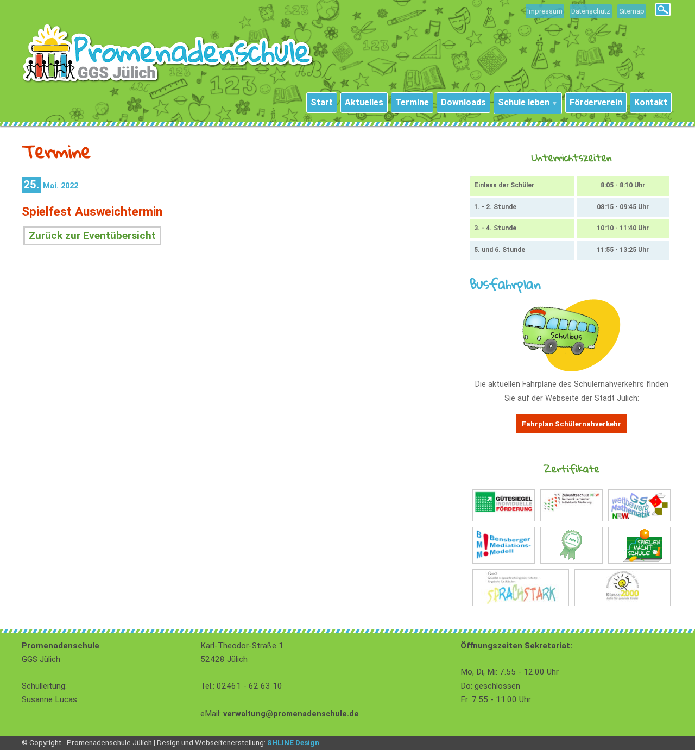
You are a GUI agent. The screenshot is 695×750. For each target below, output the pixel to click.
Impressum (545, 11)
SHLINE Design (293, 742)
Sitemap (632, 11)
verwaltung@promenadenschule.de (291, 714)
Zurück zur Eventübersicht (92, 235)
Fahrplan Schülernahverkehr (571, 424)
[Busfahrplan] (571, 369)
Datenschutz (590, 11)
